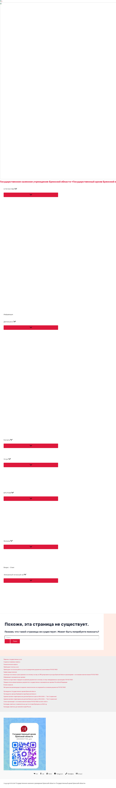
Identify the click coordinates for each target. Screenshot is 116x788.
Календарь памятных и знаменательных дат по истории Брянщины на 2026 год (25, 704)
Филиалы (7, 541)
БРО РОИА (7, 493)
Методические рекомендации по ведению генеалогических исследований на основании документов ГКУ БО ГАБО (35, 687)
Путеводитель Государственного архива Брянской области (20, 691)
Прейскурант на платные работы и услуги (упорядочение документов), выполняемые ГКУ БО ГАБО (30, 669)
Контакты (7, 440)
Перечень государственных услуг (13, 659)
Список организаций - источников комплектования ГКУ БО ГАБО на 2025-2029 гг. (26, 701)
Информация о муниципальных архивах (14, 677)
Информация (8, 314)
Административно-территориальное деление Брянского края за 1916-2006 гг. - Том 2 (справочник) (30, 699)
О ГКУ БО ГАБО (9, 189)
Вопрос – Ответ (9, 567)
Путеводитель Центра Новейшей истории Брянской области (20, 694)
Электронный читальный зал (14, 575)
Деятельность (9, 322)
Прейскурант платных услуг (11, 667)
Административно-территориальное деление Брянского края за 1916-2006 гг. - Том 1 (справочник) (30, 696)
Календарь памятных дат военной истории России (17, 706)
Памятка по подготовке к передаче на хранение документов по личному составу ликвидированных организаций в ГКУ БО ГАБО (38, 679)
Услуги (6, 459)
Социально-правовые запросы (12, 662)
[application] (16, 189)
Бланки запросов (8, 684)
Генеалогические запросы (11, 664)
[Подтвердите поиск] (7, 641)
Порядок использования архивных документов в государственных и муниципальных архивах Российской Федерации (35, 682)
